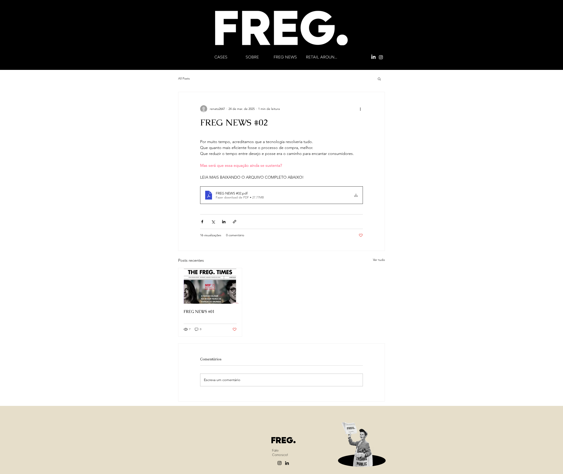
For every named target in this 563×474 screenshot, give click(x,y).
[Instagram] (381, 57)
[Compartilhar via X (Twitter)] (213, 222)
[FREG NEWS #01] (210, 286)
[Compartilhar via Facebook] (202, 222)
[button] (379, 78)
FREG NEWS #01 (199, 311)
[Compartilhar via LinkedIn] (224, 222)
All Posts (184, 78)
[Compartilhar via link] (234, 222)
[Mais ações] (360, 108)
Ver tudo (379, 260)
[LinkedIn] (373, 57)
